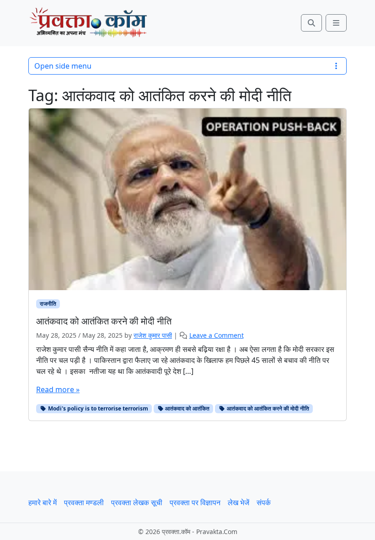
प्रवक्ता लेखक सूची (136, 502)
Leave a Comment (216, 335)
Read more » (58, 389)
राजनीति (48, 304)
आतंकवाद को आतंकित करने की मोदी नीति (267, 408)
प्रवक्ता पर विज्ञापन (195, 502)
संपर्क (264, 502)
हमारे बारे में (42, 502)
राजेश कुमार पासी (153, 335)
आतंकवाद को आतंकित (186, 408)
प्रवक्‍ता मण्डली (84, 502)
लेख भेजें (238, 502)
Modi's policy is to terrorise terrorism (97, 408)
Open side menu (62, 66)
